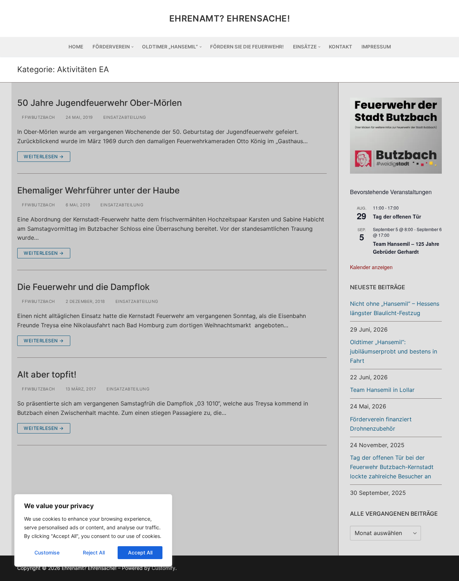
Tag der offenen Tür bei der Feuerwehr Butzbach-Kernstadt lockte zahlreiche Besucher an (392, 467)
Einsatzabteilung (124, 117)
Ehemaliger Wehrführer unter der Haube (98, 190)
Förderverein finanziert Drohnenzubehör (381, 424)
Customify (163, 568)
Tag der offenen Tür (397, 216)
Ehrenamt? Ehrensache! (229, 18)
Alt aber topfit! (46, 374)
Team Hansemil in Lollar (382, 389)
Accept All (140, 552)
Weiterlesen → (44, 156)
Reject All (94, 552)
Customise (47, 552)
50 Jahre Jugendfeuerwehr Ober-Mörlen (99, 103)
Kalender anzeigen (371, 267)
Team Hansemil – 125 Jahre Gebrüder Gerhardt (406, 248)
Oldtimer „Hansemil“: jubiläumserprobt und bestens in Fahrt (393, 351)
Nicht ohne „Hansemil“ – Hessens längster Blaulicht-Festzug (394, 308)
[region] (93, 530)
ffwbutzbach (38, 117)
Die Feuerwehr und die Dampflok (83, 287)
